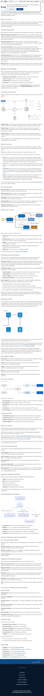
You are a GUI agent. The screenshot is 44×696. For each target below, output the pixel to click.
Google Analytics (18, 4)
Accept (19, 9)
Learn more (11, 9)
